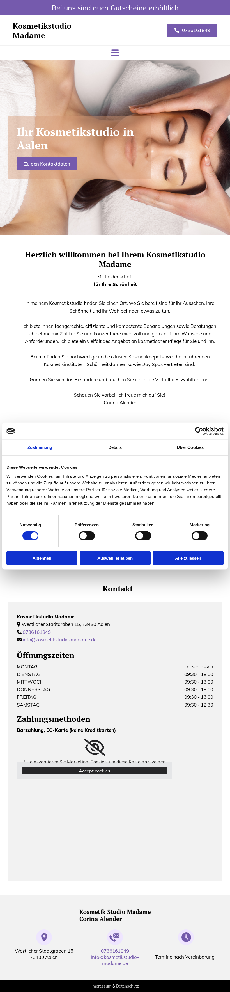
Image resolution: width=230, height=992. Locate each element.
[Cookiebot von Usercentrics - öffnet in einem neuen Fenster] (199, 431)
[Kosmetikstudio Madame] (114, 915)
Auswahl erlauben (115, 558)
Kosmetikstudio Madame (42, 30)
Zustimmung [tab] (39, 447)
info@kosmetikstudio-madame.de (59, 640)
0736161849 (37, 632)
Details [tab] (115, 447)
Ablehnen (42, 558)
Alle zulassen (188, 558)
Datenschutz (127, 986)
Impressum (101, 986)
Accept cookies (94, 771)
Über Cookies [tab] (190, 447)
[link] (94, 747)
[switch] (87, 535)
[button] (192, 30)
